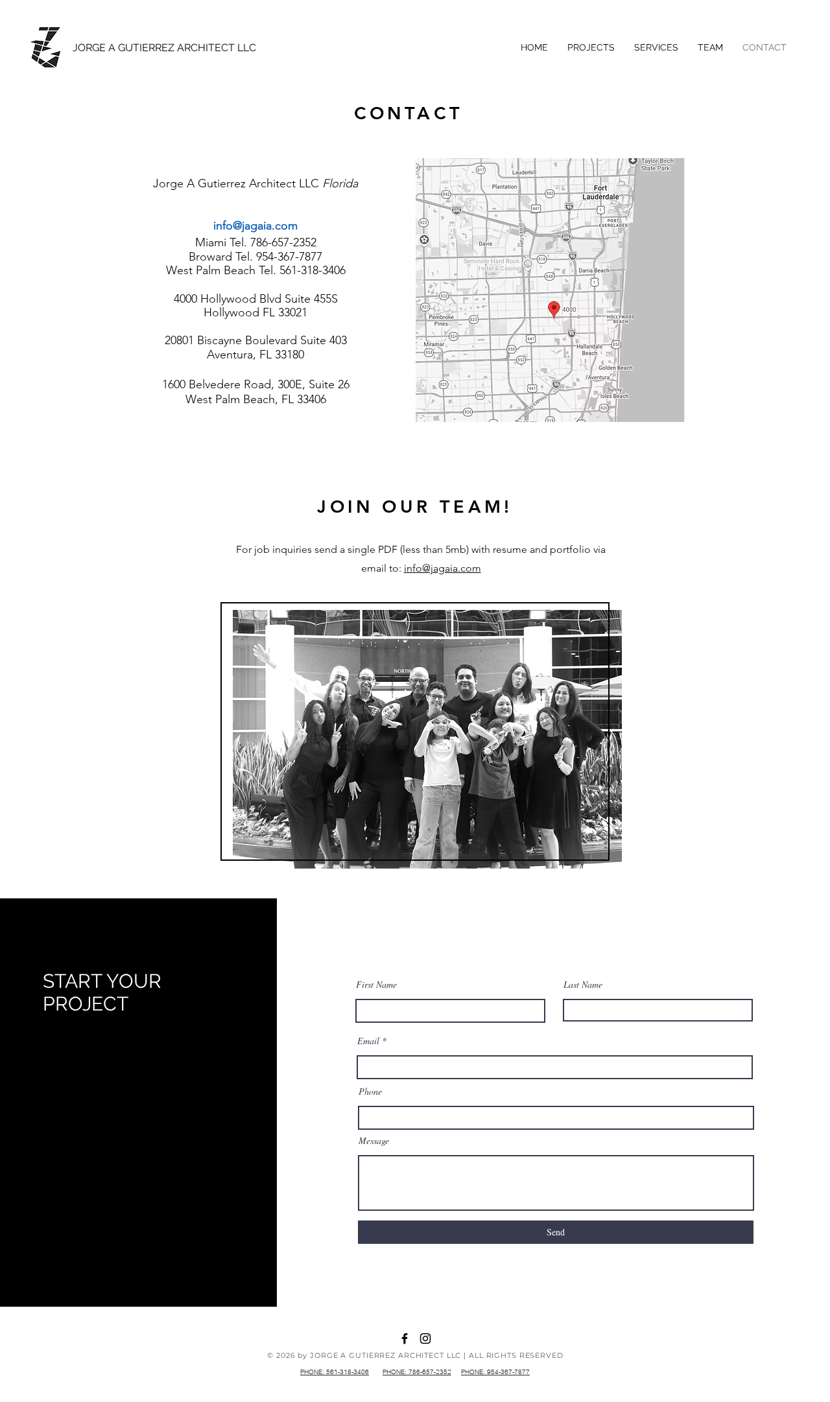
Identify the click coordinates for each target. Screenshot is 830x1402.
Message (374, 1140)
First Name (376, 984)
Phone (370, 1091)
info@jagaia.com (255, 225)
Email (368, 1041)
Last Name (582, 984)
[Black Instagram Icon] (425, 1338)
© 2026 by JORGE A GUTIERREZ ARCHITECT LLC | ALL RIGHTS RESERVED (415, 1355)
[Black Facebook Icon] (404, 1338)
